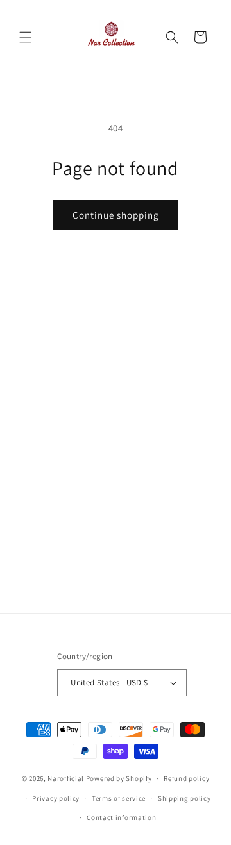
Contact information (121, 817)
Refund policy (186, 778)
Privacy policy (56, 798)
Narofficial (65, 778)
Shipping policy (184, 798)
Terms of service (119, 798)
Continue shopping (116, 215)
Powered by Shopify (119, 778)
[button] (26, 37)
